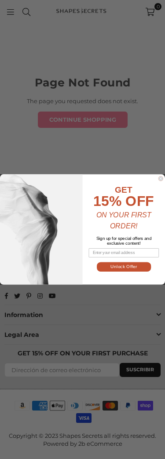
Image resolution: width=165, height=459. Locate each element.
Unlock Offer (123, 267)
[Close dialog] (160, 178)
